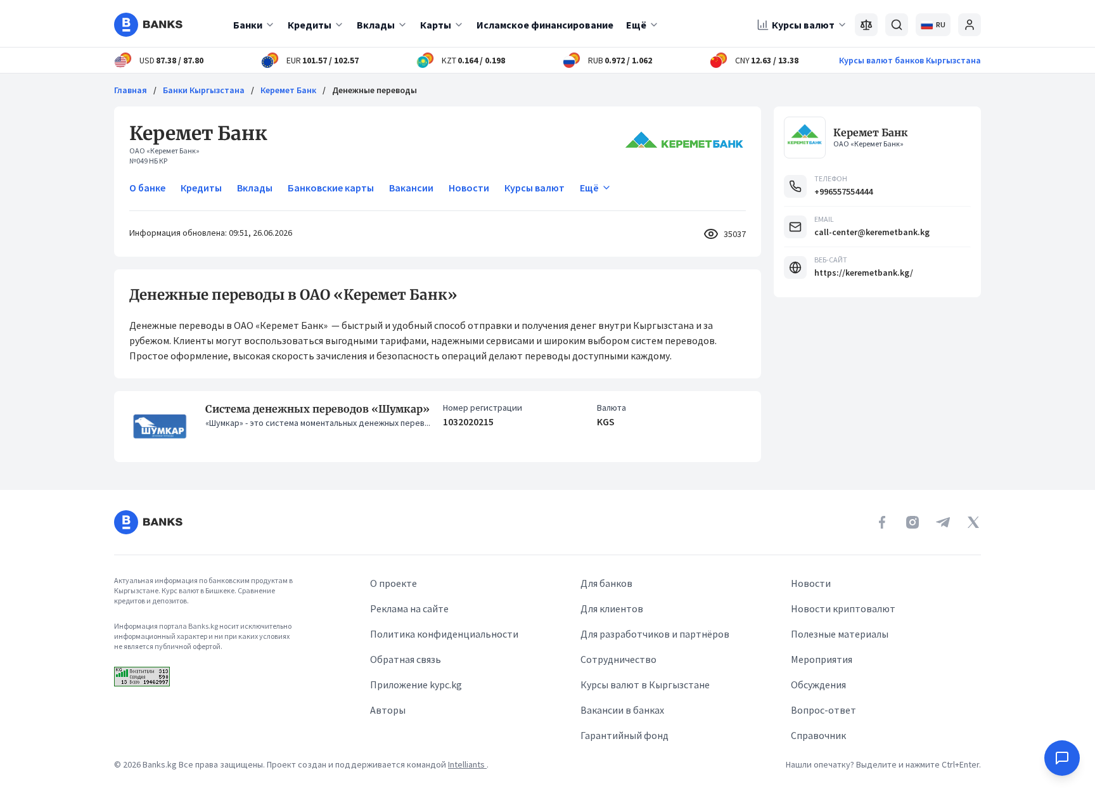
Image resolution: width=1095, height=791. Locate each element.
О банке (147, 187)
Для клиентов (611, 608)
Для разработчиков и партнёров (654, 633)
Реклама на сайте (409, 608)
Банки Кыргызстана (204, 90)
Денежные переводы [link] (374, 90)
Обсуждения (818, 684)
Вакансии (411, 187)
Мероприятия (821, 659)
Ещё (636, 24)
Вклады (376, 24)
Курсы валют (803, 24)
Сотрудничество (618, 659)
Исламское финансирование (545, 24)
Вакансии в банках (622, 710)
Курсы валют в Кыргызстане (645, 684)
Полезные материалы (839, 633)
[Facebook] (882, 522)
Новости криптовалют (843, 608)
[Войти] (969, 24)
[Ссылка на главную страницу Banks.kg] (148, 25)
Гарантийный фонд (624, 735)
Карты (435, 24)
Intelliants (467, 764)
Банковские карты (331, 187)
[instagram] (912, 522)
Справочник (818, 735)
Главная (130, 90)
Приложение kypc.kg (416, 684)
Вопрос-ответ (823, 710)
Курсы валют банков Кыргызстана (910, 60)
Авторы (388, 710)
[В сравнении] (866, 24)
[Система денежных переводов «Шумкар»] (159, 426)
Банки (247, 24)
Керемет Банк (288, 90)
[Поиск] (896, 24)
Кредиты (309, 24)
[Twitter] (973, 522)
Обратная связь (405, 659)
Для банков (606, 583)
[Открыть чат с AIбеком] (1062, 758)
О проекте (393, 583)
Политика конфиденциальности (444, 633)
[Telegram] (943, 522)
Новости (469, 187)
